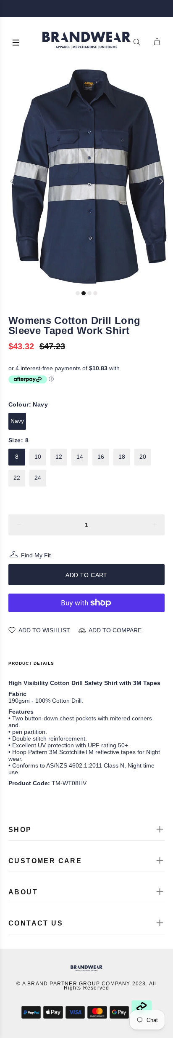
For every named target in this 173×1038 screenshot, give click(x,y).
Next (161, 181)
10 (37, 456)
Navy (17, 420)
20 (142, 456)
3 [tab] (89, 293)
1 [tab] (78, 293)
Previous (12, 181)
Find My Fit (36, 556)
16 (100, 456)
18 (121, 456)
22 (16, 477)
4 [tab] (95, 293)
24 (37, 477)
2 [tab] (83, 293)
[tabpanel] (86, 177)
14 (79, 456)
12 (58, 456)
